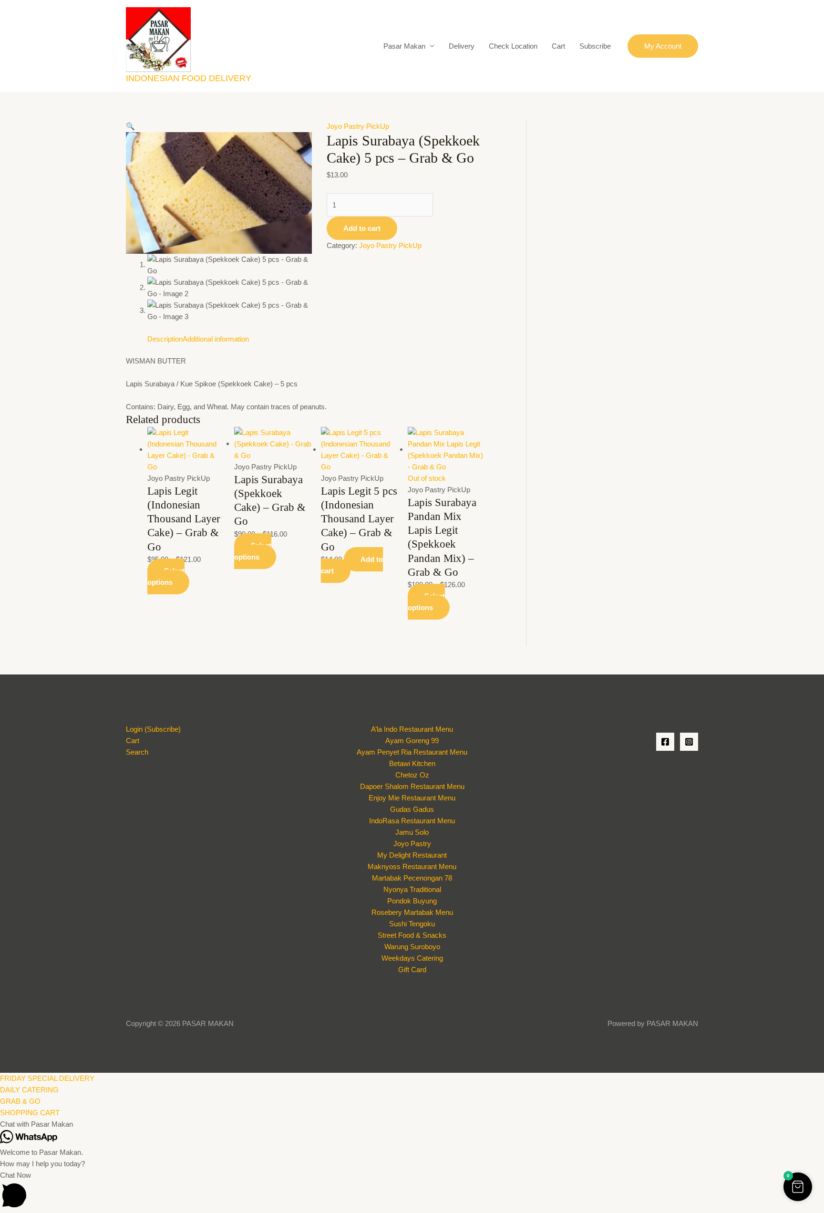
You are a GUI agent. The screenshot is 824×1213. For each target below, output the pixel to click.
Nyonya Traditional (412, 889)
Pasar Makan (404, 46)
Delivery (461, 46)
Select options (166, 576)
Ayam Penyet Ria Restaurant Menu (412, 752)
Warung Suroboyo (412, 947)
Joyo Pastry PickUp (358, 126)
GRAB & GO (20, 1101)
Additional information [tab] (216, 339)
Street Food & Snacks (412, 935)
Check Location (513, 46)
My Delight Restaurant (412, 855)
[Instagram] (689, 742)
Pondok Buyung (412, 901)
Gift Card (412, 969)
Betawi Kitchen (412, 763)
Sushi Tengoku (412, 924)
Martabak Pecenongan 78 (412, 878)
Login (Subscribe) (153, 729)
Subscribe (595, 46)
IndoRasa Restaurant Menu (412, 821)
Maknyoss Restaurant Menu (412, 866)
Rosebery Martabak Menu (412, 912)
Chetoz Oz (412, 775)
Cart (558, 46)
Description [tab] (165, 339)
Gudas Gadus (412, 809)
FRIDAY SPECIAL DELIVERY (47, 1078)
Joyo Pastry (412, 844)
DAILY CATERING (29, 1090)
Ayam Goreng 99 (412, 740)
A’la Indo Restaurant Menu (412, 729)
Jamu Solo (412, 832)
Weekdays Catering (412, 958)
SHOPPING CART (30, 1113)
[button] (663, 46)
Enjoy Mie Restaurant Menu (412, 798)
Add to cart (362, 228)
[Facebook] (665, 742)
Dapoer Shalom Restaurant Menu (412, 786)
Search (137, 752)
